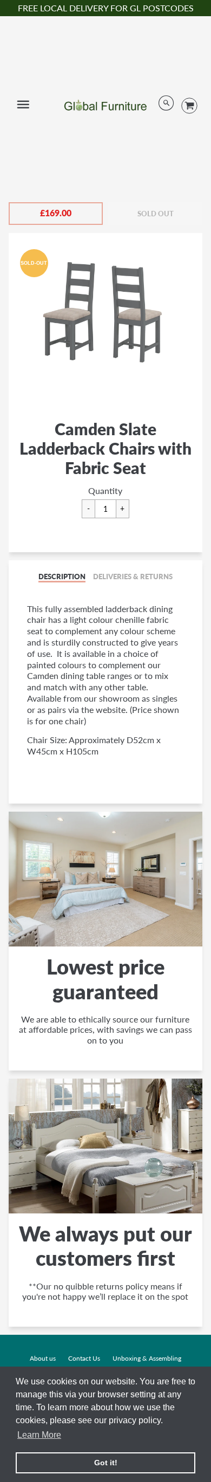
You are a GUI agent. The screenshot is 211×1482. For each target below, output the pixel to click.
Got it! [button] (105, 1462)
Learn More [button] (39, 1434)
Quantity (105, 490)
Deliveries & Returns (133, 576)
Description (61, 576)
